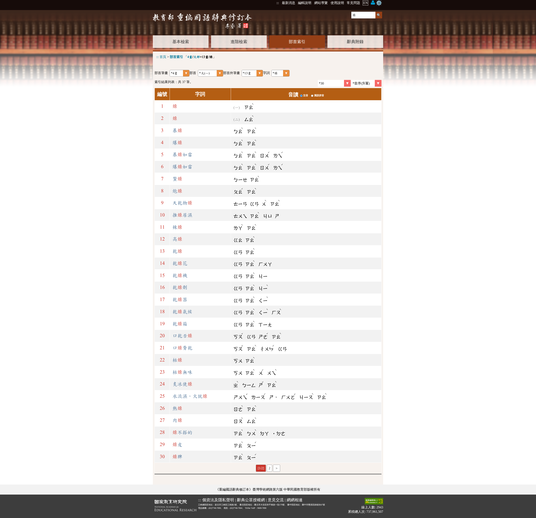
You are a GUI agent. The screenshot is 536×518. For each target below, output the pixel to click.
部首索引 (297, 41)
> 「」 (186, 57)
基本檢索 (180, 41)
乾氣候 (182, 311)
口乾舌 (182, 335)
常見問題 (353, 3)
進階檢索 (239, 41)
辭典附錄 (355, 41)
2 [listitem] (269, 468)
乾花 (179, 263)
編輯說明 (304, 3)
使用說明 (337, 3)
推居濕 (182, 215)
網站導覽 (321, 3)
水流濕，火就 (189, 396)
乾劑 (179, 287)
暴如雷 (182, 154)
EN (365, 3)
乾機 (179, 275)
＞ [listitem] (276, 468)
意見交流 (276, 500)
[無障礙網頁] (374, 501)
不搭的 (182, 432)
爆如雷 (182, 166)
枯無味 (182, 372)
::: (277, 3)
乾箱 (179, 323)
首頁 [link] (163, 57)
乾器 (179, 299)
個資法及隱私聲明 (218, 500)
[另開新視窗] (175, 506)
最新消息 (288, 3)
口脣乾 (182, 347)
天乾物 (182, 202)
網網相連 (295, 500)
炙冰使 (182, 384)
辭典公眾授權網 (251, 500)
